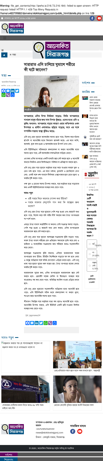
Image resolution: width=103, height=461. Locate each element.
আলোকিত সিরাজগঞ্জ (46, 448)
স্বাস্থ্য (14, 54)
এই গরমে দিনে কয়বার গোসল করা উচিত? (47, 198)
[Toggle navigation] (4, 37)
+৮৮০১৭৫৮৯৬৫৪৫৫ (45, 428)
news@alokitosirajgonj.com (49, 432)
